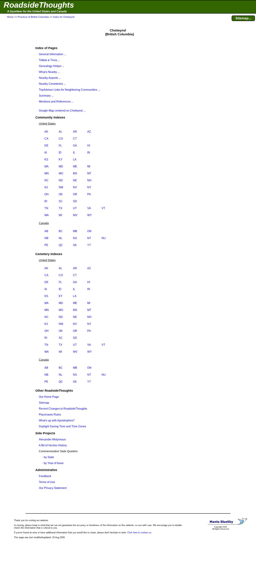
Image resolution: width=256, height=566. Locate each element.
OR (75, 194)
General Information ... (52, 54)
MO (61, 173)
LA (74, 159)
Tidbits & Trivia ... (49, 60)
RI (45, 201)
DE (46, 145)
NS (75, 238)
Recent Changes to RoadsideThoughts (63, 408)
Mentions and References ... (56, 101)
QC (61, 245)
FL (60, 145)
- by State (48, 457)
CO (61, 138)
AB (46, 231)
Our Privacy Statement (53, 487)
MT (89, 173)
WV (75, 215)
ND (61, 180)
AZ (89, 131)
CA (46, 138)
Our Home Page (49, 396)
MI (88, 166)
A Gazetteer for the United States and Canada (37, 11)
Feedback (45, 476)
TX (60, 208)
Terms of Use (47, 482)
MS (75, 173)
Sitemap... (243, 18)
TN (46, 208)
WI (60, 215)
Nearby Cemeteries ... (52, 83)
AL (60, 131)
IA (45, 152)
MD (61, 166)
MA (46, 166)
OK (61, 194)
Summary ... (46, 95)
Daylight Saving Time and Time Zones (62, 426)
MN (46, 173)
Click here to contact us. (139, 532)
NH (89, 180)
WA (46, 215)
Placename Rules (50, 414)
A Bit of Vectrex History (53, 445)
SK (75, 245)
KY (61, 159)
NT (89, 238)
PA (89, 194)
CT (75, 138)
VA (89, 208)
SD (75, 201)
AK (46, 131)
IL (74, 152)
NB (46, 238)
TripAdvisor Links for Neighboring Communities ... (69, 89)
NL (60, 238)
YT (89, 245)
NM (61, 187)
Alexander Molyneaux (52, 439)
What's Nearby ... (49, 71)
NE (75, 180)
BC (61, 231)
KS (46, 159)
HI (88, 145)
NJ (46, 187)
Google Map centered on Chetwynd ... (62, 110)
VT (103, 208)
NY (89, 187)
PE (46, 245)
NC (46, 180)
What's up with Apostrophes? (57, 420)
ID (60, 152)
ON (89, 231)
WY (89, 215)
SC (61, 201)
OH (46, 194)
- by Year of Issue (53, 463)
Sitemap (44, 402)
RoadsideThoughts (39, 5)
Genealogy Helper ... (51, 66)
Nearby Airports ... (50, 77)
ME (75, 166)
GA (75, 145)
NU (104, 238)
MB (75, 231)
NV (75, 187)
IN (88, 152)
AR (75, 131)
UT (75, 208)
